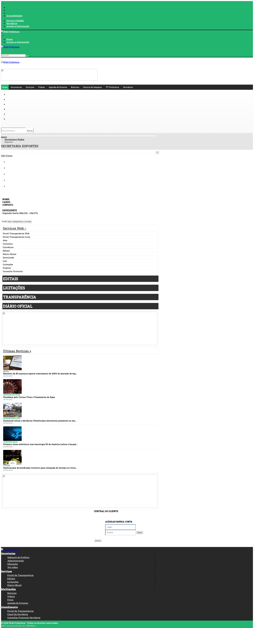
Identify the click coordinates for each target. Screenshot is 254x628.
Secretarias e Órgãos (14, 139)
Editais (11, 578)
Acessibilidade (14, 15)
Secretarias (16, 87)
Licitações (13, 581)
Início (4, 137)
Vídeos (41, 87)
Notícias (75, 87)
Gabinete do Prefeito (18, 557)
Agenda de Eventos (58, 87)
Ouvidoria (11, 23)
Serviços (30, 87)
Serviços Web (14, 228)
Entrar (139, 533)
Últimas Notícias (17, 351)
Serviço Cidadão (15, 20)
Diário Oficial (14, 585)
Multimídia (8, 589)
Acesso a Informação (17, 26)
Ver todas (12, 567)
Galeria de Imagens (92, 87)
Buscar (30, 131)
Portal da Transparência (20, 575)
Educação (12, 564)
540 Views (6, 155)
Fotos (10, 599)
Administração (15, 560)
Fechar (97, 540)
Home (9, 39)
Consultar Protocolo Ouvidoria (23, 617)
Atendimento (9, 607)
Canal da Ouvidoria (17, 614)
